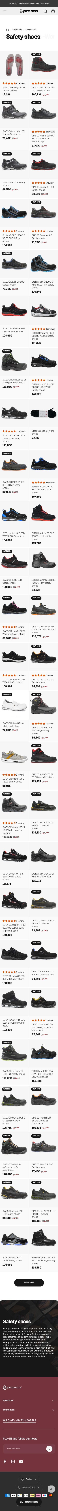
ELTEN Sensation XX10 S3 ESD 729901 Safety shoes (43, 336)
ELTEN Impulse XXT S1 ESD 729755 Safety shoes (42, 490)
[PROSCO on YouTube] (21, 1461)
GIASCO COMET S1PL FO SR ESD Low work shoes (43, 924)
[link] (19, 1421)
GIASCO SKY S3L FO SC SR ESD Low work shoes (43, 826)
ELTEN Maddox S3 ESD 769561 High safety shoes (43, 536)
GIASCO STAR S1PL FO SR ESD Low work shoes (13, 485)
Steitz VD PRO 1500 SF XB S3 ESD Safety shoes (13, 238)
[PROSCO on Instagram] (13, 1461)
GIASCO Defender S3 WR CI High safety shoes (42, 731)
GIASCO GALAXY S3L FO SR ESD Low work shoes (43, 1214)
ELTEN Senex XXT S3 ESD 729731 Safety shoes (12, 877)
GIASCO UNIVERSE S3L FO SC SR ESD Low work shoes (44, 630)
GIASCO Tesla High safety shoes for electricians (11, 1167)
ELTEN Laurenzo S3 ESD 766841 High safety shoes (43, 583)
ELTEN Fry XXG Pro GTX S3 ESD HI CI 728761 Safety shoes (43, 387)
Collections (17, 30)
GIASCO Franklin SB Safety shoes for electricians (41, 1121)
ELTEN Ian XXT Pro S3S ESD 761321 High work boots (13, 1023)
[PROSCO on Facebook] (5, 1461)
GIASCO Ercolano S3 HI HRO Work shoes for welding (13, 830)
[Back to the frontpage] (7, 30)
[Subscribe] (49, 1449)
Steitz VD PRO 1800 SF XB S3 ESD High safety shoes (43, 285)
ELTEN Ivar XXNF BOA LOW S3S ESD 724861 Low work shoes (42, 1074)
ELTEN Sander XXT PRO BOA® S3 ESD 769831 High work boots (13, 928)
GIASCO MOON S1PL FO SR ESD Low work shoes (13, 1121)
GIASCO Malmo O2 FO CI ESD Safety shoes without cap (43, 139)
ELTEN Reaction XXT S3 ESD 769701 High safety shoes (43, 1261)
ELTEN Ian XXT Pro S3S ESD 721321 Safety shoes (13, 439)
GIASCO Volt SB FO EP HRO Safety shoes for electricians (42, 1028)
